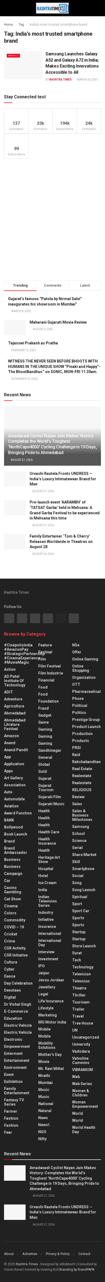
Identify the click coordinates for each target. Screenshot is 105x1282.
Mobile (13, 55)
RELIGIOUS (82, 790)
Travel (78, 1016)
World (77, 1113)
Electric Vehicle (18, 1025)
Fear (8, 1132)
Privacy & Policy (58, 1254)
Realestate (81, 776)
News (43, 1118)
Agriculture (14, 706)
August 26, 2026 (43, 553)
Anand (9, 743)
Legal (43, 994)
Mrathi (44, 1075)
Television (81, 974)
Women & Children (80, 1093)
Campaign (13, 873)
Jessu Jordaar (51, 980)
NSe (75, 645)
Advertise (29, 1254)
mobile (44, 1036)
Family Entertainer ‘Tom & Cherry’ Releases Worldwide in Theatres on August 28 (61, 541)
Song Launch (83, 890)
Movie (43, 1061)
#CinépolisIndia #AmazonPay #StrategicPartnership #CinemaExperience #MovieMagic (24, 654)
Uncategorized (85, 1037)
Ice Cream (47, 883)
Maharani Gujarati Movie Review (58, 322)
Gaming (45, 736)
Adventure (13, 699)
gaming (45, 729)
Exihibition (13, 1081)
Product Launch (86, 726)
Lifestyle (46, 1008)
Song (77, 883)
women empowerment (85, 1104)
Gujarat (44, 778)
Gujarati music (51, 804)
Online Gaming (85, 659)
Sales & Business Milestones (82, 815)
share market (84, 855)
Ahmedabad (15, 713)
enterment (13, 1053)
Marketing (47, 1015)
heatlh (44, 850)
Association (15, 785)
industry (45, 912)
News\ (44, 1125)
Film (42, 659)
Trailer (78, 1009)
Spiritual (79, 897)
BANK (9, 820)
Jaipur (44, 973)
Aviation (11, 806)
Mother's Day (50, 1054)
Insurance (47, 926)
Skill (76, 862)
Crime (9, 941)
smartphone (83, 869)
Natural (44, 1111)
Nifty (42, 1139)
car (7, 880)
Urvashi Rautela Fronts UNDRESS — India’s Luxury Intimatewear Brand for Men (63, 478)
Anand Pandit (16, 750)
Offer (76, 652)
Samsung (80, 826)
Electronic (13, 1039)
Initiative (46, 919)
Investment (48, 959)
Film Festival (49, 666)
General (45, 757)
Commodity (14, 920)
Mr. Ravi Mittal (51, 1068)
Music (43, 1090)
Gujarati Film (49, 797)
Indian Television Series (47, 901)
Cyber (9, 969)
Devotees (12, 990)
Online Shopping (80, 668)
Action (10, 669)
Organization (84, 677)
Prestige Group (86, 719)
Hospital (45, 869)
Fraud (43, 708)
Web (76, 1077)
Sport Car (80, 911)
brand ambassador (15, 850)
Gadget (44, 715)
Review (78, 797)
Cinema (11, 906)
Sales (77, 804)
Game (43, 722)
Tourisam (81, 1002)
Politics (79, 712)
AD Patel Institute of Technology (14, 680)
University (81, 1044)
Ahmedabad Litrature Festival (15, 724)
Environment (15, 1067)
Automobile (14, 799)
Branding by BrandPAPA (77, 1269)
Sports (78, 918)
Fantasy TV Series (14, 1102)
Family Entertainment (16, 1090)
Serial (77, 847)
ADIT (8, 692)
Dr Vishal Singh (17, 1004)
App (7, 757)
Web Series (82, 1084)
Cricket (10, 934)
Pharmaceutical (86, 691)
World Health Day (83, 1129)
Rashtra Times (60, 79)
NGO (42, 1132)
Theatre (79, 988)
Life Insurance (51, 1001)
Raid (76, 755)
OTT (76, 684)
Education (13, 1018)
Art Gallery (13, 778)
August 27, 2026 (21, 459)
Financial (46, 680)
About (9, 1254)
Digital (10, 997)
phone (78, 698)
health (44, 818)
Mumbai (45, 1082)
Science (79, 840)
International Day (49, 942)
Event (9, 1074)
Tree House (82, 1023)
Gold (42, 771)
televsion (81, 981)
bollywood (13, 827)
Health (44, 811)
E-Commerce (16, 1011)
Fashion (11, 1118)
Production (82, 733)
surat (77, 953)
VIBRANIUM (82, 1070)
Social (77, 876)
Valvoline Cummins (80, 1060)
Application (14, 764)
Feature (45, 645)
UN (75, 1030)
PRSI (76, 748)
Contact (84, 1254)
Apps (8, 771)
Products (80, 741)
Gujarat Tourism (46, 787)
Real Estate (82, 769)
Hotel (43, 876)
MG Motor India (52, 1022)
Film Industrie (50, 673)
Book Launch (15, 834)
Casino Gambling (12, 889)
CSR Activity (15, 948)
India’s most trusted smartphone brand (58, 24)
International (49, 933)
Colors (10, 913)
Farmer (10, 1111)
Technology (82, 967)
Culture (10, 962)
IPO (41, 966)
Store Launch (84, 946)
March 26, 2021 (87, 79)
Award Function (18, 813)
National (45, 1104)
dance (9, 976)
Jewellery (46, 987)
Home (8, 24)
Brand (9, 841)
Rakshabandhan (86, 762)
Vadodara (81, 1051)
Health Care (48, 832)
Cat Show (12, 899)
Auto (8, 792)
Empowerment (17, 1046)
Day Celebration (18, 983)
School (78, 833)
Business (12, 859)
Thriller (79, 995)
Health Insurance (47, 841)
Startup (78, 932)
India (42, 890)
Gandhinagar (49, 750)
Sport (77, 904)
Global (44, 764)
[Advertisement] (52, 219)
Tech (76, 960)
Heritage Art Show (49, 859)
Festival (45, 652)
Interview (46, 952)
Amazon (11, 736)
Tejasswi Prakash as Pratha (33, 343)
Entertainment (16, 1060)
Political (79, 705)
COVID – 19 (14, 927)
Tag (21, 24)
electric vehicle (18, 1032)
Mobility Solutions (46, 1045)
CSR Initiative (16, 955)
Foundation (48, 701)
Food (43, 687)
